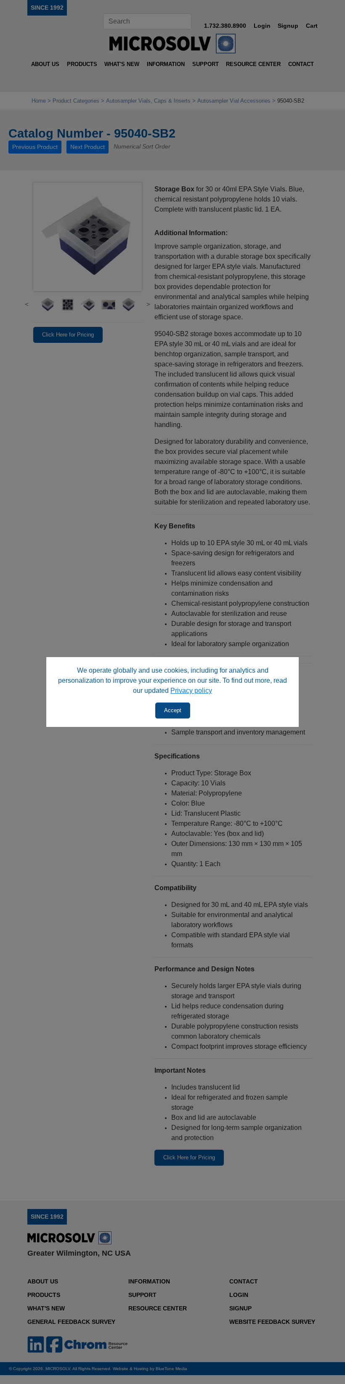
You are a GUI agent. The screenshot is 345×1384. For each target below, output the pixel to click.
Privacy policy (191, 690)
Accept (172, 710)
